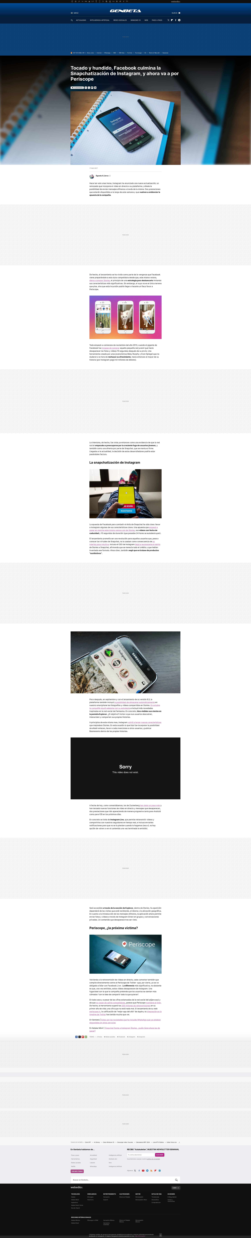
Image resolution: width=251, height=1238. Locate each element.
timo (110, 1162)
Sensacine (106, 1197)
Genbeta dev (113, 1159)
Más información (140, 1236)
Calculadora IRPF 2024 (143, 1142)
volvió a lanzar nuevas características (144, 722)
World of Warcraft (154, 53)
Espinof (105, 1199)
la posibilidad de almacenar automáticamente (134, 702)
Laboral (92, 1162)
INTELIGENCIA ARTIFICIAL (100, 20)
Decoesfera (155, 1199)
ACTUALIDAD (81, 20)
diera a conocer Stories (99, 280)
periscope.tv (94, 1011)
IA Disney (97, 1142)
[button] (103, 176)
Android (99, 53)
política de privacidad (153, 1159)
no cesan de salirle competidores (110, 1003)
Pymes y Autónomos (171, 1200)
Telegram (179, 20)
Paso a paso (75, 1155)
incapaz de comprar (111, 348)
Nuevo (174, 13)
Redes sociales (110, 1037)
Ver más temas (77, 1171)
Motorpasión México (139, 1221)
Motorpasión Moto (141, 1199)
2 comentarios (78, 87)
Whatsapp (107, 53)
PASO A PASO (157, 20)
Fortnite (129, 53)
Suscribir (159, 1155)
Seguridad (93, 1159)
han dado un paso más (150, 805)
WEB (146, 20)
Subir (174, 1188)
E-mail (95, 88)
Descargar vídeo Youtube (125, 1142)
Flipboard (172, 20)
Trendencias (155, 1197)
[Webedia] (77, 1187)
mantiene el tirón (153, 1003)
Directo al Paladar (124, 1197)
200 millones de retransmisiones (136, 1006)
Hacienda (165, 53)
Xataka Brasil (75, 1223)
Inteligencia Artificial (115, 1166)
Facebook (175, 20)
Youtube (143, 1170)
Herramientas (75, 1159)
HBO (114, 53)
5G (145, 53)
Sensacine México (108, 1220)
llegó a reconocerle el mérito (147, 544)
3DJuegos (90, 1197)
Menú (76, 13)
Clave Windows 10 (109, 1142)
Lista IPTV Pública (158, 1142)
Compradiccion (156, 1202)
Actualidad (93, 1155)
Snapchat (142, 1037)
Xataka (73, 1197)
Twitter (168, 20)
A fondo (99, 1037)
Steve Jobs (90, 53)
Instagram (132, 1037)
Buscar (176, 1180)
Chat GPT (88, 1142)
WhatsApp (93, 1166)
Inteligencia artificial (115, 1155)
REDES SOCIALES (120, 20)
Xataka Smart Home (77, 1205)
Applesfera (74, 1202)
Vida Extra (90, 1199)
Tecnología (138, 53)
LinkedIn (159, 1170)
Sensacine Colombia (106, 1223)
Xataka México (75, 1220)
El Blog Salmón (172, 1197)
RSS (151, 1170)
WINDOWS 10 (136, 20)
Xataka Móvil (75, 1199)
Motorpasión (139, 1197)
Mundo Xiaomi (75, 1208)
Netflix (73, 1166)
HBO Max (122, 53)
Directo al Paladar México (124, 1221)
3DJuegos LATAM (92, 1220)
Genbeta (125, 10)
